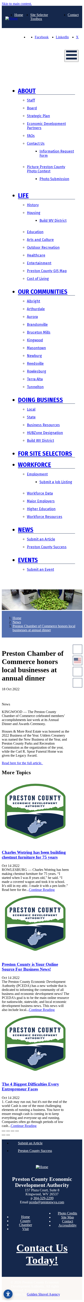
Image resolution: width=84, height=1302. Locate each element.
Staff (31, 100)
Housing (33, 213)
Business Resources (43, 425)
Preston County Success (47, 547)
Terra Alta (35, 379)
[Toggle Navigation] (71, 56)
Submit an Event (40, 569)
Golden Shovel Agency (43, 1294)
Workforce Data (40, 493)
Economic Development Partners (46, 126)
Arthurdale (36, 309)
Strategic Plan (38, 116)
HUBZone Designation (45, 433)
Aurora (32, 317)
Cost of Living (38, 279)
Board (32, 108)
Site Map (67, 1217)
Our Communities (42, 291)
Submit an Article (41, 539)
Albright (33, 301)
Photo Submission (54, 179)
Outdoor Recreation (43, 247)
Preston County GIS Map (47, 271)
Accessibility (67, 1225)
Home (18, 15)
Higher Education (41, 509)
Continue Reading (42, 890)
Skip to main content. (17, 4)
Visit (25, 1229)
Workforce (34, 464)
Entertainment (39, 263)
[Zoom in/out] (17, 1131)
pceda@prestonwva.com (46, 1202)
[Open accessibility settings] (8, 1294)
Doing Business (40, 399)
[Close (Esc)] (3, 1131)
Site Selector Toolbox (39, 17)
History (33, 205)
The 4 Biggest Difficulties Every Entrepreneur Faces (30, 1086)
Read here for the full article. (22, 763)
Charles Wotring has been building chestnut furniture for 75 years (34, 855)
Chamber (25, 1225)
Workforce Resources (44, 517)
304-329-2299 (43, 1198)
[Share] (8, 1131)
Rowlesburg (36, 371)
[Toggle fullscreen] (12, 1131)
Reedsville (35, 363)
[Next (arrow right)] (8, 1135)
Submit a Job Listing (55, 482)
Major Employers (41, 501)
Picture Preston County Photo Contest (46, 169)
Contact (73, 15)
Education (35, 232)
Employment (37, 474)
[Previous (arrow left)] (3, 1135)
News (25, 529)
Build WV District (53, 220)
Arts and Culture (40, 240)
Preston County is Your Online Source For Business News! (30, 967)
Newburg (34, 356)
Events (28, 560)
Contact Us (36, 143)
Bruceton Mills (38, 332)
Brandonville (37, 324)
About (27, 90)
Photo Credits (67, 1213)
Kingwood (35, 340)
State (31, 417)
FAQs (31, 136)
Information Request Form (56, 153)
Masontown (36, 348)
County (25, 1221)
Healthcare (36, 255)
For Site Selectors (45, 453)
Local (31, 409)
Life (23, 195)
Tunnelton (35, 387)
